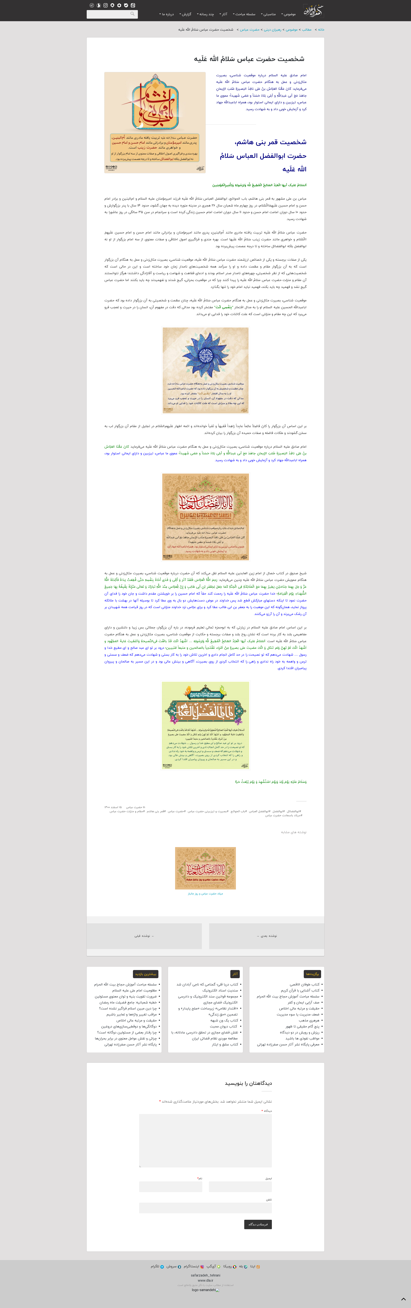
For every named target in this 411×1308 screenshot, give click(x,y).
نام (199, 1178)
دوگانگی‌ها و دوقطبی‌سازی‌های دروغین (129, 1026)
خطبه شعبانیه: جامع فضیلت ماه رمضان (128, 1002)
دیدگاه (267, 1111)
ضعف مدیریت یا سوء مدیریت (298, 1014)
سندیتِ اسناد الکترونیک (220, 990)
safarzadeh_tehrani (205, 1275)
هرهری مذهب (309, 1020)
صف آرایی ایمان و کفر (303, 1002)
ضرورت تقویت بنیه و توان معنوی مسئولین (126, 996)
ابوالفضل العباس (259, 811)
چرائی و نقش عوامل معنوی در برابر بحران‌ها (126, 1038)
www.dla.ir (205, 1280)
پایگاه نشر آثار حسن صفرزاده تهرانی (130, 1044)
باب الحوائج (238, 811)
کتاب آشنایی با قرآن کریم (300, 990)
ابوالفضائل (293, 811)
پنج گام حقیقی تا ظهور (302, 1026)
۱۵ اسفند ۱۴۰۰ (113, 807)
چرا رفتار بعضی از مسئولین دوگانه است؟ (127, 1032)
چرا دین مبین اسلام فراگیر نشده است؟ (128, 1008)
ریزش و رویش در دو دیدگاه (299, 1032)
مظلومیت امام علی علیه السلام (134, 990)
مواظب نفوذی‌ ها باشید (302, 1038)
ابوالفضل (278, 811)
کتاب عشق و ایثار (225, 1044)
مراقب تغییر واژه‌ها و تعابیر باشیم (131, 1014)
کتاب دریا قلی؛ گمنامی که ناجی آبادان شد (207, 984)
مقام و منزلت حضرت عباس (126, 811)
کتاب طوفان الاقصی (304, 984)
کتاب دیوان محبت (224, 1026)
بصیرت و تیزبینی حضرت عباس (207, 811)
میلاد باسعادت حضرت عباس (283, 815)
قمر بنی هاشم (155, 811)
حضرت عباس (134, 807)
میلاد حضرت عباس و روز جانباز (205, 894)
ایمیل (268, 1178)
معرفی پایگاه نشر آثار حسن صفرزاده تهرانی (288, 1044)
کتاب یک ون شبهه (224, 1020)
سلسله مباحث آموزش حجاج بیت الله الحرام (288, 996)
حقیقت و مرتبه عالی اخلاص (299, 1008)
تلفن (269, 1199)
